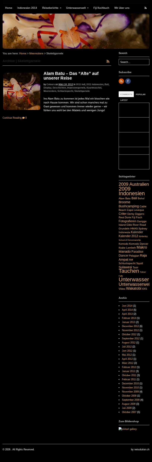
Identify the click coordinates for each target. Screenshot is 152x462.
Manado (125, 251)
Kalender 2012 (128, 236)
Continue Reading (12, 117)
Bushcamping (129, 206)
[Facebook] (128, 81)
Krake (122, 247)
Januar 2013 (128, 322)
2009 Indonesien (132, 191)
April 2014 (127, 309)
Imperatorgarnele (76, 87)
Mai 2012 (127, 354)
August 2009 (129, 404)
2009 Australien (134, 184)
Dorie (128, 217)
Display (48, 87)
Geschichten (59, 87)
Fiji (133, 217)
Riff (131, 259)
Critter (123, 213)
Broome (124, 202)
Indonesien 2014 (27, 7)
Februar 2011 (129, 379)
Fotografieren (127, 221)
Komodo (123, 243)
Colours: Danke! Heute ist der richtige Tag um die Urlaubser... (133, 110)
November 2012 (130, 330)
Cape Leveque (135, 209)
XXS (144, 288)
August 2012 (129, 342)
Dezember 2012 (130, 326)
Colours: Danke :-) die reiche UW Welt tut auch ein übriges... (133, 162)
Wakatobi (133, 288)
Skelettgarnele (82, 91)
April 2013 (127, 314)
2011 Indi (80, 84)
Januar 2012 (128, 371)
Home (8, 7)
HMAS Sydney (138, 228)
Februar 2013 (129, 318)
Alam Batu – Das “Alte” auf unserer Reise (71, 76)
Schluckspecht (65, 91)
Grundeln (124, 228)
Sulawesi (125, 267)
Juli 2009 (127, 408)
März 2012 (127, 363)
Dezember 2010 (130, 383)
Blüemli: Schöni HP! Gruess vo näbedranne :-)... (133, 125)
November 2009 (130, 391)
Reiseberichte (50, 7)
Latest (124, 100)
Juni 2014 (127, 305)
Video (122, 288)
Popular (141, 94)
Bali (107, 84)
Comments (126, 94)
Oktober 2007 (129, 412)
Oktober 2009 (129, 395)
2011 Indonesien (94, 84)
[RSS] (122, 81)
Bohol (141, 198)
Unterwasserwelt (76, 7)
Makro (142, 247)
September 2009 (131, 399)
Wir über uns (121, 7)
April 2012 (127, 359)
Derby (130, 213)
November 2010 (130, 387)
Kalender (137, 232)
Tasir (135, 267)
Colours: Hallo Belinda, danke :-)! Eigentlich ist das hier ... (133, 140)
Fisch (139, 217)
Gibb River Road (136, 224)
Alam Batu (125, 198)
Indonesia (124, 232)
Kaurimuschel (94, 87)
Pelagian (134, 255)
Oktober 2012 (129, 334)
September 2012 (131, 338)
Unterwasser (134, 279)
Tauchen (129, 271)
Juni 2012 (127, 350)
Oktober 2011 (129, 375)
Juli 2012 (127, 346)
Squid (139, 263)
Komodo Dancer (138, 243)
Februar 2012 (129, 367)
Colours (51, 84)
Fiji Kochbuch (101, 7)
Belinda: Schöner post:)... (134, 150)
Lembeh (131, 247)
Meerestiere (36, 53)
